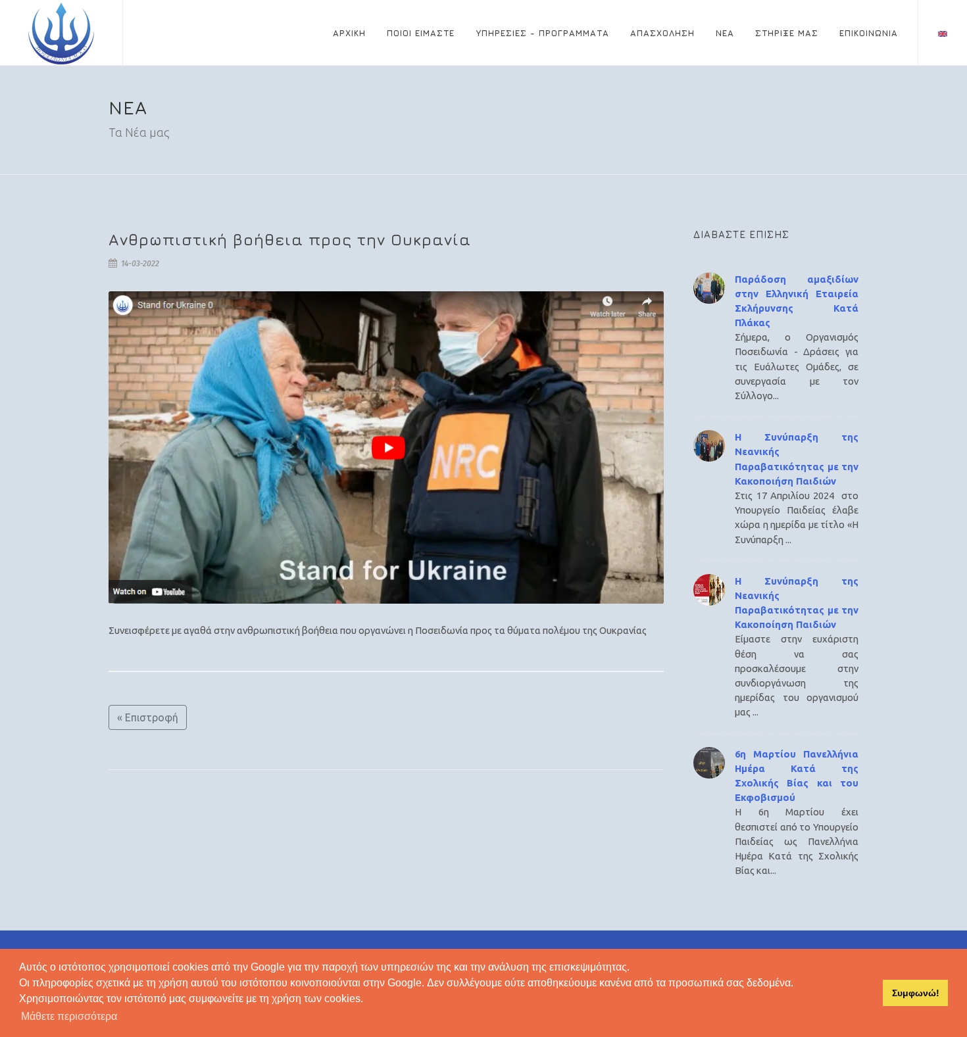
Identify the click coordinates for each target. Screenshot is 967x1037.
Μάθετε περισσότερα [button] (69, 1016)
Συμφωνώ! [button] (915, 993)
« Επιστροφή (147, 717)
